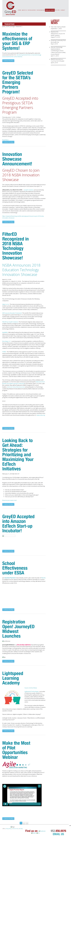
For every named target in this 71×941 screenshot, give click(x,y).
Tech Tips (57, 10)
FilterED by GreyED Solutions (10, 322)
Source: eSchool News (30, 688)
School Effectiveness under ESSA (15, 567)
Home (19, 10)
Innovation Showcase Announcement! (17, 158)
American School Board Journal (15, 387)
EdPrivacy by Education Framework (12, 313)
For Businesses (41, 10)
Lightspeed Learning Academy (12, 678)
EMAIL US (58, 834)
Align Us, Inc (5, 304)
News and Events (49, 10)
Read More (5, 140)
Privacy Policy (8, 828)
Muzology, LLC (6, 341)
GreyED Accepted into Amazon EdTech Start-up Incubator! (18, 523)
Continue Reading (8, 60)
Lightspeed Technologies (31, 691)
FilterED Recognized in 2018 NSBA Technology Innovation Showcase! (15, 245)
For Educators (32, 10)
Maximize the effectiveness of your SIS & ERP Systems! (17, 41)
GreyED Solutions (29, 190)
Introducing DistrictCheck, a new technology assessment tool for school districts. (21, 55)
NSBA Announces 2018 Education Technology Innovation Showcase (21, 270)
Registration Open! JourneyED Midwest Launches (18, 629)
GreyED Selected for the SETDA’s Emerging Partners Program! (17, 82)
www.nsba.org (41, 415)
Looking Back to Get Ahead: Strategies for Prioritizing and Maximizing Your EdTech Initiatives (18, 454)
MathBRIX (5, 332)
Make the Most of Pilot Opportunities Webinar (16, 750)
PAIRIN (4, 352)
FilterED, (43, 578)
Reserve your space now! (9, 500)
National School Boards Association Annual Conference (23, 382)
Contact (62, 10)
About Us (24, 10)
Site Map (21, 828)
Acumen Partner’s (10, 578)
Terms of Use (15, 828)
